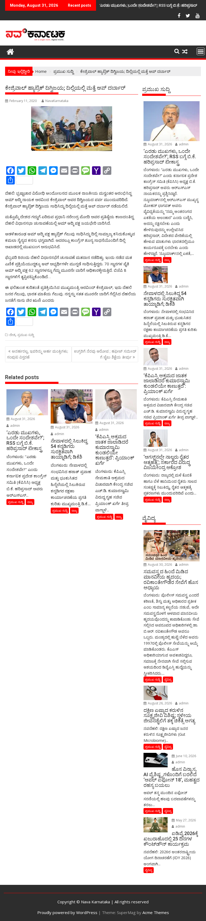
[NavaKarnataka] (10, 51)
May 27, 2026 (185, 820)
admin (14, 425)
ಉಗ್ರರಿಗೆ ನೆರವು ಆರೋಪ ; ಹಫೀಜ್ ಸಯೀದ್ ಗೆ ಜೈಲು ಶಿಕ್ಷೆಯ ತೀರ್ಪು (105, 354)
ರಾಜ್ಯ (30, 502)
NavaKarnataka (56, 101)
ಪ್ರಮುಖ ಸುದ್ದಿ (25, 335)
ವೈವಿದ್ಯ (167, 679)
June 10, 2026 (185, 756)
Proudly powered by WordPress (67, 912)
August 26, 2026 (159, 703)
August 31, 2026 (22, 419)
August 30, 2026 (159, 564)
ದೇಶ (12, 335)
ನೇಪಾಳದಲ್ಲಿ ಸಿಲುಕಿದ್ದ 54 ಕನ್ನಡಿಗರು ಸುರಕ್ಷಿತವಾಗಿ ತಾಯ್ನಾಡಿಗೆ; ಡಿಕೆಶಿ (146, 5)
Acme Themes (155, 912)
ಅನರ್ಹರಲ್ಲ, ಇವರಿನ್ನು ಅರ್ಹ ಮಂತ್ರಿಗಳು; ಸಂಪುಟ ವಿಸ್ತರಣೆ (37, 354)
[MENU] (201, 51)
